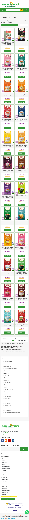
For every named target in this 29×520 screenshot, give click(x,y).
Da (24, 449)
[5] (9, 48)
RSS (6, 440)
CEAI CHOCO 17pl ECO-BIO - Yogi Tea (21, 171)
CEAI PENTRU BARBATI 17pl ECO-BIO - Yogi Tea (21, 299)
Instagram (13, 440)
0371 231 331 (5, 432)
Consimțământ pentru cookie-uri (8, 499)
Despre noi (4, 470)
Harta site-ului (4, 483)
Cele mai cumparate (6, 490)
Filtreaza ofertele (9, 25)
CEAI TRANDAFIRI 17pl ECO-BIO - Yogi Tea (21, 325)
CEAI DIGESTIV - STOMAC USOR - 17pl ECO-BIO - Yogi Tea (7, 95)
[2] (6, 48)
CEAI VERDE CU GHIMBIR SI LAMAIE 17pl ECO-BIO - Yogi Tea (21, 273)
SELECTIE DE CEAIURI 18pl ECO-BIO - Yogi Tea (21, 43)
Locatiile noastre (5, 479)
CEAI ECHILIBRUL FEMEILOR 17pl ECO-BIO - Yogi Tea (7, 69)
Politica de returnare (6, 466)
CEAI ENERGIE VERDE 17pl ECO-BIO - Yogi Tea (7, 222)
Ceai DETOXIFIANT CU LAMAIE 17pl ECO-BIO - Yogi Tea (7, 248)
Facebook (2, 440)
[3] (7, 48)
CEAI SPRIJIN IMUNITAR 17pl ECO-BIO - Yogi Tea (7, 120)
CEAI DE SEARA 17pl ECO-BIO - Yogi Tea (21, 120)
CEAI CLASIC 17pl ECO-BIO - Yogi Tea (7, 274)
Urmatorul (24, 340)
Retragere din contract (6, 468)
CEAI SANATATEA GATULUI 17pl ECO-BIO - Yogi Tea (7, 325)
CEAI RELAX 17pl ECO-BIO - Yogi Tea (21, 69)
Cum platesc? (4, 464)
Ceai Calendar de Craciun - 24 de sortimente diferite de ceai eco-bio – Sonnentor (7, 43)
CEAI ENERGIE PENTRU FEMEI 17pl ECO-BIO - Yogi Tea (7, 299)
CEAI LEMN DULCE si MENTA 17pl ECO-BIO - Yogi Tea (21, 222)
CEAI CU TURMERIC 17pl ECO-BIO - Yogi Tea (21, 95)
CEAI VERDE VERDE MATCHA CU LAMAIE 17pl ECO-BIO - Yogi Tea (21, 196)
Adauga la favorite (3, 39)
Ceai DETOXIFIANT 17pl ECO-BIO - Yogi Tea (7, 171)
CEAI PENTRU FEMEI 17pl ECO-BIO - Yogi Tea (21, 248)
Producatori (4, 494)
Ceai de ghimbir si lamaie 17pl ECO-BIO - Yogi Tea (7, 146)
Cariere (3, 460)
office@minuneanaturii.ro (6, 434)
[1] (5, 48)
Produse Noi (4, 488)
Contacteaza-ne (5, 481)
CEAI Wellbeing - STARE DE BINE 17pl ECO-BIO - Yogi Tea (7, 197)
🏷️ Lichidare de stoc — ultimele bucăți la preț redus (14, 515)
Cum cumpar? (4, 462)
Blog (3, 474)
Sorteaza (22, 25)
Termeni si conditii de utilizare (7, 472)
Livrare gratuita (5, 458)
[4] (8, 48)
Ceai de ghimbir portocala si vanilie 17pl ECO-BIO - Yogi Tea (21, 146)
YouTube (9, 440)
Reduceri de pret (5, 492)
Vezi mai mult (4, 354)
